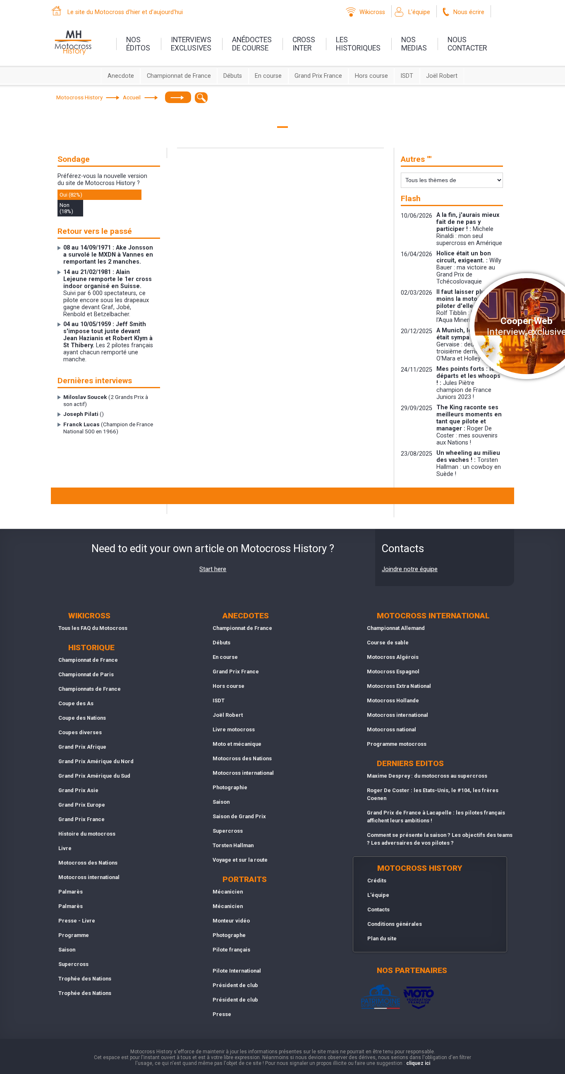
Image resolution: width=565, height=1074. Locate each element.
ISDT (406, 75)
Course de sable (388, 642)
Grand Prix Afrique (82, 747)
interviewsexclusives (191, 44)
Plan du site (382, 938)
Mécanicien (228, 892)
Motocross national (391, 729)
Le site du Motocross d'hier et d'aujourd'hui (125, 12)
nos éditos (138, 44)
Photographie (230, 787)
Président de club (235, 985)
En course (268, 75)
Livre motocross (234, 729)
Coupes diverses (80, 732)
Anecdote (121, 75)
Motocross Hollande (393, 700)
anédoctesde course (252, 44)
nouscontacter (467, 44)
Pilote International (237, 971)
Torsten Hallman (233, 845)
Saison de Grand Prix (239, 816)
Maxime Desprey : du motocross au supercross (427, 776)
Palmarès (70, 892)
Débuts (232, 75)
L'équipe (419, 12)
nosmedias (414, 44)
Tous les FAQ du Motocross (92, 628)
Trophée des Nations (84, 978)
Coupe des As (75, 703)
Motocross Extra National (399, 686)
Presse (222, 1014)
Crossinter (303, 44)
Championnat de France (179, 75)
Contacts (378, 909)
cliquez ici (418, 1063)
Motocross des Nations (87, 863)
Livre (65, 848)
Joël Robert (441, 75)
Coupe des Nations (82, 718)
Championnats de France (89, 689)
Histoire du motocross (86, 834)
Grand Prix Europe (81, 805)
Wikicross (372, 12)
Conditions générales (394, 924)
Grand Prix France (318, 75)
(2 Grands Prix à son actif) (105, 400)
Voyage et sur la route (240, 860)
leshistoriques (358, 44)
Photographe (229, 935)
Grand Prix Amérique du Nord (96, 761)
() (83, 414)
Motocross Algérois (393, 657)
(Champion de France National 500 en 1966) (108, 428)
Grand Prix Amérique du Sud (94, 776)
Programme (73, 935)
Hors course (371, 75)
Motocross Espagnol (393, 671)
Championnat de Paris (86, 674)
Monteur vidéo (231, 921)
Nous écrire (468, 12)
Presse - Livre (76, 921)
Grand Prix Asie (78, 790)
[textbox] (201, 97)
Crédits (376, 880)
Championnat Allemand (396, 628)
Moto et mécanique (237, 744)
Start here (212, 569)
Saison (66, 950)
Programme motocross (396, 744)
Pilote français (231, 950)
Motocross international (89, 877)
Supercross (73, 964)
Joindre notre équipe (410, 569)
